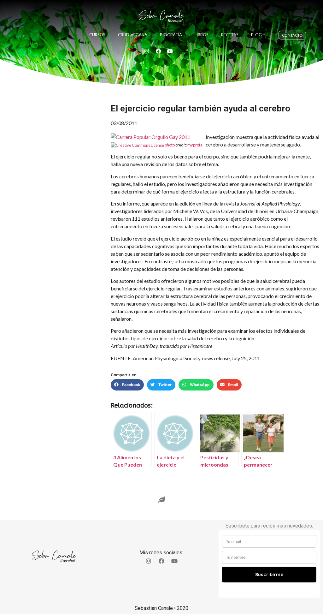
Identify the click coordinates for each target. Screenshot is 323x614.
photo (170, 144)
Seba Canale (161, 15)
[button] (127, 384)
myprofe (195, 144)
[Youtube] (170, 51)
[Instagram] (147, 51)
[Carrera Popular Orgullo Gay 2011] (150, 137)
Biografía (171, 34)
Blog (256, 34)
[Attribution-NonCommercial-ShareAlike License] (137, 144)
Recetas (229, 34)
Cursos (97, 34)
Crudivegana (132, 34)
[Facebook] (158, 51)
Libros (201, 34)
